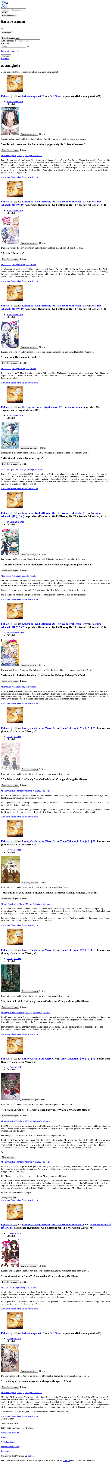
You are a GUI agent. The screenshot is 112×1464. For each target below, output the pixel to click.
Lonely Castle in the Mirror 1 (38, 1058)
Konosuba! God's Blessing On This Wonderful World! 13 (54, 201)
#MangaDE (30, 155)
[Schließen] (2, 28)
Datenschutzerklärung (10, 1446)
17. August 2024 (14, 736)
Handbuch (5, 1437)
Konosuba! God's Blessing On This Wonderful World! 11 (54, 513)
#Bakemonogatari (8, 155)
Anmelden (6, 56)
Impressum (6, 1451)
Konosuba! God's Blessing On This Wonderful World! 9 (53, 1224)
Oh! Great (55, 96)
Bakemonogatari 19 (33, 1333)
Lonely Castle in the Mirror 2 (38, 950)
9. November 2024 (15, 101)
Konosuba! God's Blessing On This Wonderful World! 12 (54, 305)
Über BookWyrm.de (10, 1433)
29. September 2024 (15, 522)
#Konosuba (6, 264)
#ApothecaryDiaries (9, 469)
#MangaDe (24, 264)
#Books (38, 155)
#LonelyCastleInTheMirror (12, 791)
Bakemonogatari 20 (33, 96)
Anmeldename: (7, 41)
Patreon (31, 1456)
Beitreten (5, 58)
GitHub (66, 1460)
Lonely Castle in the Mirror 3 (38, 841)
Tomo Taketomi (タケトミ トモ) (78, 728)
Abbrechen (6, 33)
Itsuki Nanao (74, 407)
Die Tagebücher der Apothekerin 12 (42, 407)
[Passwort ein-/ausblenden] (28, 46)
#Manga (20, 155)
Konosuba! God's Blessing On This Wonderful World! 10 (54, 623)
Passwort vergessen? (10, 51)
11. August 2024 (14, 1067)
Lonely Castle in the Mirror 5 (38, 728)
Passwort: (5, 43)
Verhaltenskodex (8, 1442)
